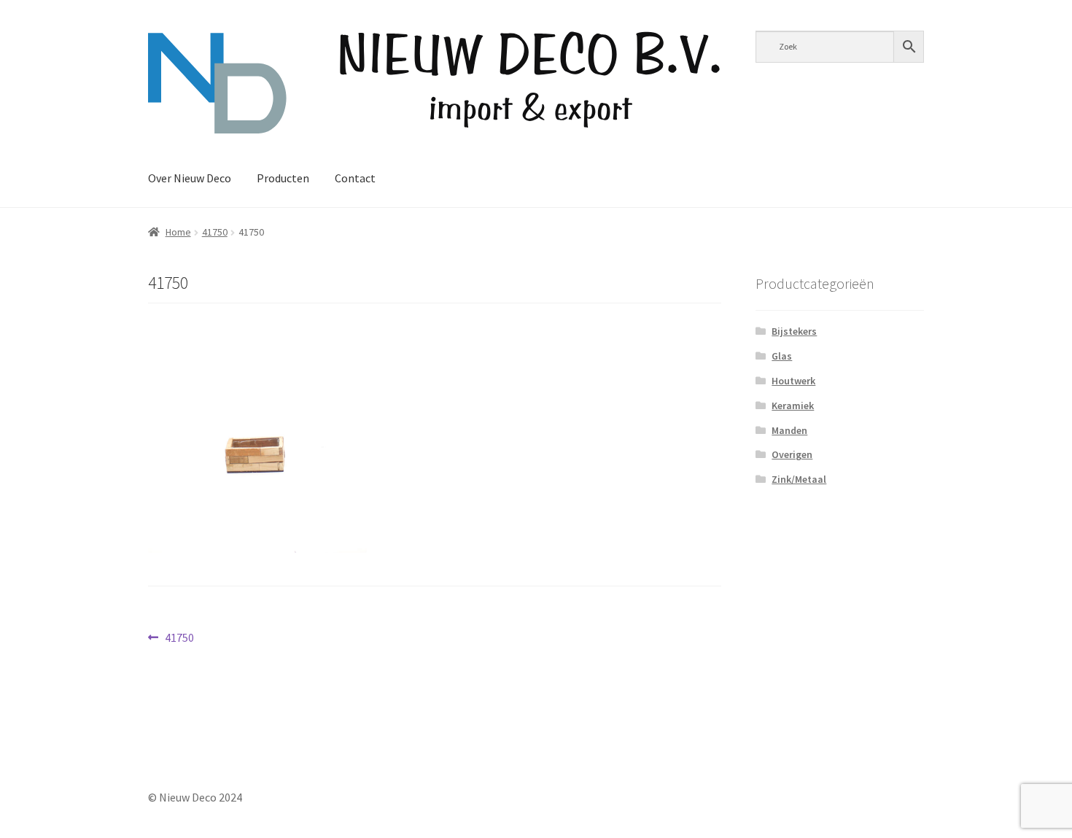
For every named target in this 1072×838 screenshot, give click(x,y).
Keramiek (793, 405)
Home (178, 231)
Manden (789, 430)
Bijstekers (794, 331)
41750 (215, 231)
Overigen (792, 454)
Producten (283, 178)
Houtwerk (793, 380)
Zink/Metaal (799, 479)
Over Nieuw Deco (189, 178)
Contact (355, 178)
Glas (782, 355)
